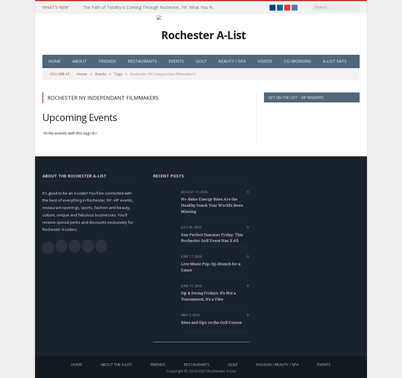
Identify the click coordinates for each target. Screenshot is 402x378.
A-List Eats (335, 61)
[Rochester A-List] (201, 33)
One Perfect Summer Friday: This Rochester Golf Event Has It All (212, 237)
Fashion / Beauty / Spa (277, 364)
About (79, 61)
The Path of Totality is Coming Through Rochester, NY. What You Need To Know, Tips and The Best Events (150, 7)
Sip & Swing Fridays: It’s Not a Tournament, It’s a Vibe (208, 296)
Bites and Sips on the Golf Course (211, 322)
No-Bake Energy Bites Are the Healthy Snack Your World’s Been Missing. (212, 205)
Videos (265, 61)
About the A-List (116, 364)
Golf (201, 61)
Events (176, 61)
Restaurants (142, 61)
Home (54, 61)
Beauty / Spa (232, 61)
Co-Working (297, 61)
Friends (107, 61)
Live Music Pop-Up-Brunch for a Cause (210, 267)
